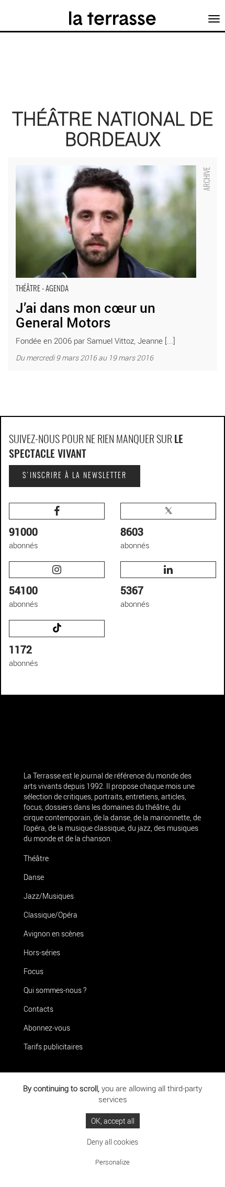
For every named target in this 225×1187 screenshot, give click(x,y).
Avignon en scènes (54, 934)
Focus (33, 971)
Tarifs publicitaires (53, 1047)
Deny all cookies (112, 1142)
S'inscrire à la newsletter (74, 476)
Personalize (112, 1162)
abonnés (23, 537)
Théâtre (36, 858)
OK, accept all (112, 1121)
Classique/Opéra (50, 915)
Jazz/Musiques (49, 896)
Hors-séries (42, 952)
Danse (34, 877)
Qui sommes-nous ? (55, 990)
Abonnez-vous (47, 1028)
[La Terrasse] (112, 14)
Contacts (38, 1009)
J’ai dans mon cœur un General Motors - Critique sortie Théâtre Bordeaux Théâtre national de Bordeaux (101, 168)
